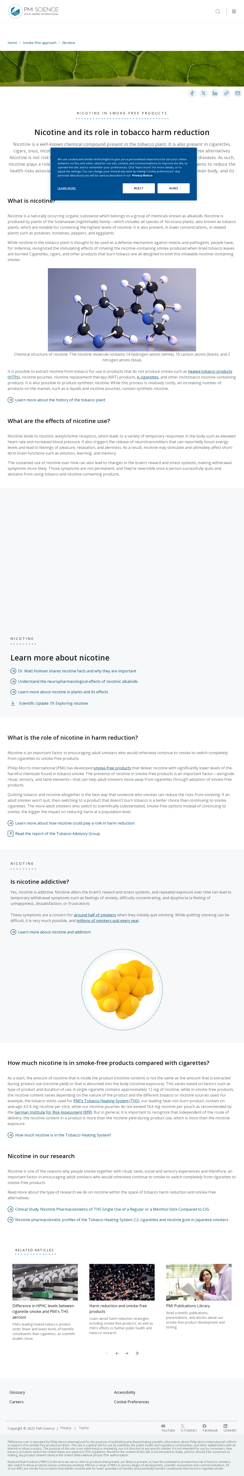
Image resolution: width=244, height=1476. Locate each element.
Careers (17, 1401)
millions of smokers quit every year (107, 920)
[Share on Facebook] (192, 93)
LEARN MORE (67, 188)
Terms (84, 1428)
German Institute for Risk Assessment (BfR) (53, 1112)
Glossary (17, 1392)
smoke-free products (112, 768)
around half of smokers (95, 915)
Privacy (66, 1428)
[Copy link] (226, 93)
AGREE (173, 188)
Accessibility (124, 1392)
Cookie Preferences (131, 1401)
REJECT (139, 188)
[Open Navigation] (234, 11)
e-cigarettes (147, 377)
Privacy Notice (142, 175)
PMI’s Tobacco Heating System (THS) (106, 1100)
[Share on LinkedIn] (215, 93)
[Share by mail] (238, 93)
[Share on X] (203, 93)
